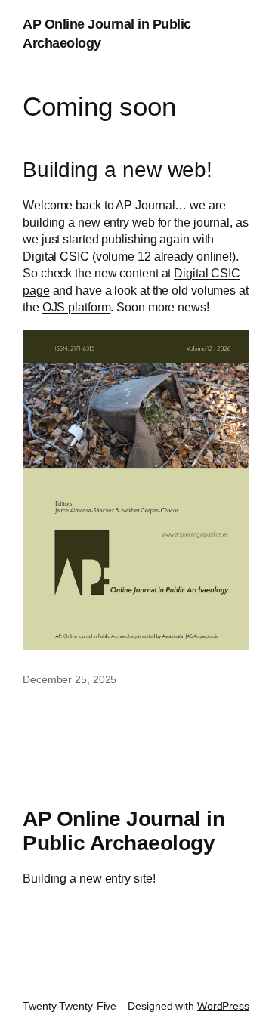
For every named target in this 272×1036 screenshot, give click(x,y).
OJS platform (76, 307)
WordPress (223, 1006)
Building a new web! (117, 169)
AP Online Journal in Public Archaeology (123, 831)
